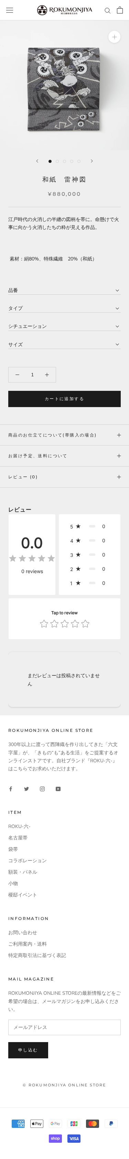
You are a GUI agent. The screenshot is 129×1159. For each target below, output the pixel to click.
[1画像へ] (50, 161)
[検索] (108, 10)
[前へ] (37, 161)
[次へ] (92, 161)
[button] (89, 526)
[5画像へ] (78, 161)
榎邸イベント (22, 895)
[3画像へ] (64, 161)
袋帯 (13, 849)
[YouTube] (58, 788)
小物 (13, 883)
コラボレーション (27, 860)
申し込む (28, 1049)
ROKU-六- (19, 826)
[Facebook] (10, 788)
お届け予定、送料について (38, 455)
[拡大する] (114, 37)
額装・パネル (22, 872)
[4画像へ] (71, 161)
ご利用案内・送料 (27, 944)
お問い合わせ (22, 932)
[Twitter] (26, 788)
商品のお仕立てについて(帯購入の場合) (52, 435)
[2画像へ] (57, 161)
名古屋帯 (18, 838)
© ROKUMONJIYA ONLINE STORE (64, 1085)
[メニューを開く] (9, 10)
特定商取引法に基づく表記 (37, 955)
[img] (32, 559)
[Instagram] (42, 788)
